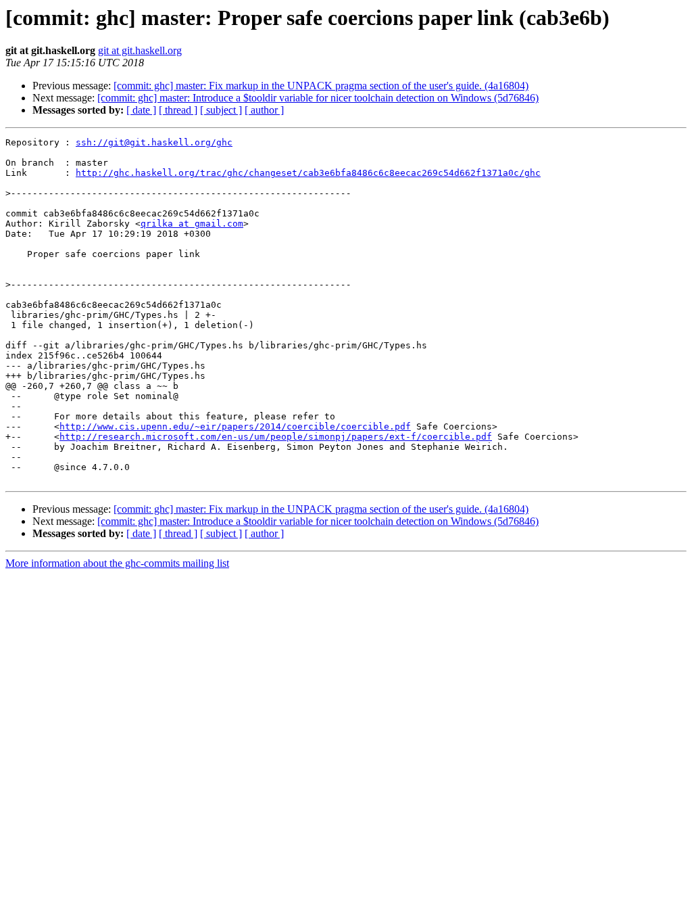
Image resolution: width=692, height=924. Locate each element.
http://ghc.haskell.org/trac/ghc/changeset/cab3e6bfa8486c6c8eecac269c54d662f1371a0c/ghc (308, 173)
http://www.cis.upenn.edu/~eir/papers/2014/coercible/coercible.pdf (235, 426)
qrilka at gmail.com (192, 223)
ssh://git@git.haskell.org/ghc (154, 142)
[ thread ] (178, 110)
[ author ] (264, 110)
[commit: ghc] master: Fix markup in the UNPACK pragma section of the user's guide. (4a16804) (321, 85)
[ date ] (141, 110)
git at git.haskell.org (140, 50)
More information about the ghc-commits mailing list (117, 563)
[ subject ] (221, 110)
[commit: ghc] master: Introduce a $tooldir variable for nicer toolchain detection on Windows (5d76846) (318, 97)
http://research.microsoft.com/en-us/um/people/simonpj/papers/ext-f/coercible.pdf (275, 437)
